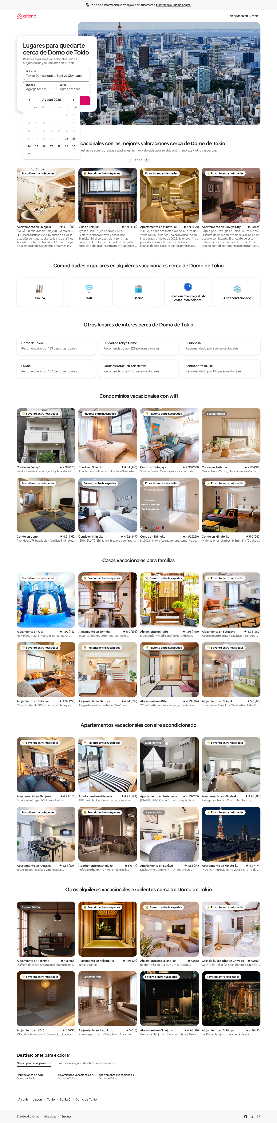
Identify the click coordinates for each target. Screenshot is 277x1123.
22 (66, 138)
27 (51, 146)
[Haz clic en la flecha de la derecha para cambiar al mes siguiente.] (73, 100)
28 (59, 146)
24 (29, 146)
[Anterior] (130, 160)
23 (73, 138)
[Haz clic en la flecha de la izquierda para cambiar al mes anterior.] (30, 100)
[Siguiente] (147, 160)
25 (36, 146)
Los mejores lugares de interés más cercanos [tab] (86, 1063)
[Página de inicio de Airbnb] (26, 16)
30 (73, 146)
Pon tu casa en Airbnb (243, 16)
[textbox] (40, 89)
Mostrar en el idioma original (173, 5)
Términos (66, 1116)
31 (29, 154)
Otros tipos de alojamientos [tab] (34, 1063)
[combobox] (56, 75)
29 (66, 146)
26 (44, 146)
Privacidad (50, 1116)
